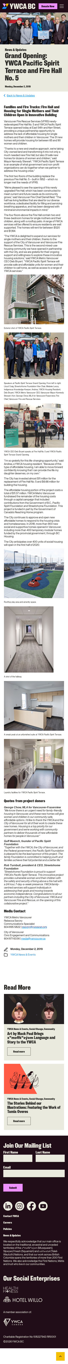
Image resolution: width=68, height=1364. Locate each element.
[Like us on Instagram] (19, 1206)
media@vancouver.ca (33, 938)
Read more (19, 1051)
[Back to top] (60, 1356)
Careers (7, 1222)
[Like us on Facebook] (31, 1206)
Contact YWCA (11, 1216)
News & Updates (12, 1235)
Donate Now (47, 6)
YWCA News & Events (23, 954)
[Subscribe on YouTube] (43, 1206)
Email (7, 1167)
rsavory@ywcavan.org (34, 927)
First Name (10, 1152)
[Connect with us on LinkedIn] (8, 1206)
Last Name (43, 1152)
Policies (7, 1229)
